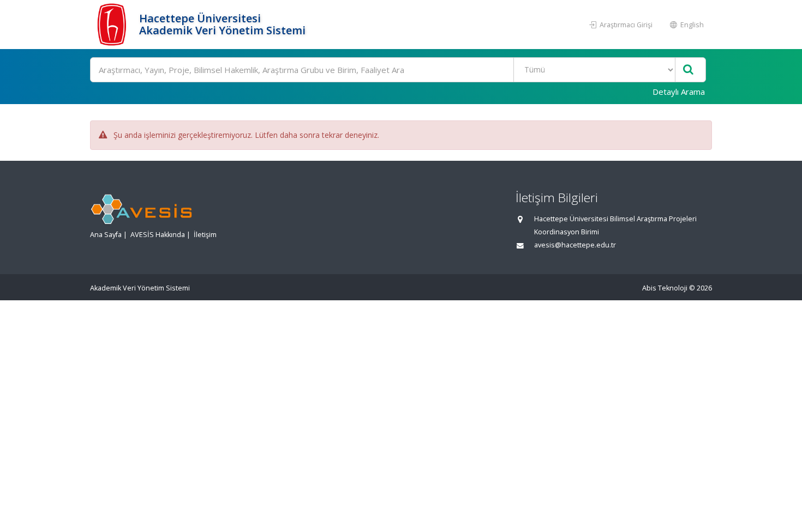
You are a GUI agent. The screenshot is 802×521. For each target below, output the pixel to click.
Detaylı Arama (679, 91)
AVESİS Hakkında (157, 234)
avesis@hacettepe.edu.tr (575, 245)
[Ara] (688, 70)
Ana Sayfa (106, 234)
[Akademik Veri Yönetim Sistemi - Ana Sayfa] (113, 24)
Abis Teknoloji (664, 288)
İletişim (205, 234)
